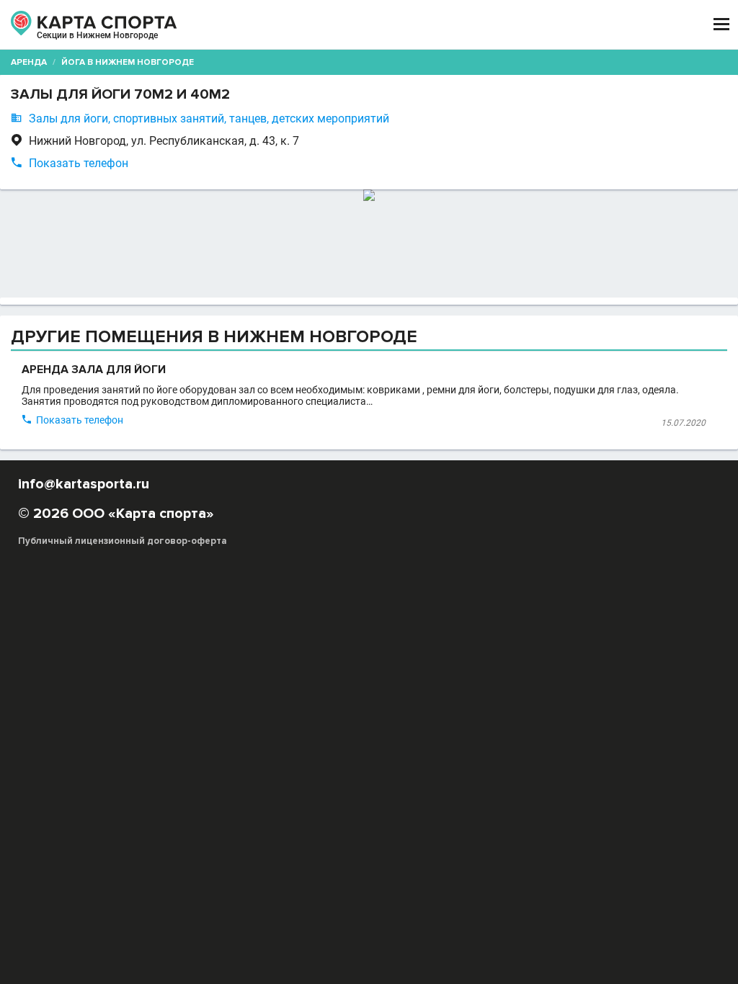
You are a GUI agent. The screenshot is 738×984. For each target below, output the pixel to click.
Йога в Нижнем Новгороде (127, 62)
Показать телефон (78, 163)
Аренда (29, 62)
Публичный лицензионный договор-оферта (122, 541)
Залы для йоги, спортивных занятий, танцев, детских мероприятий (209, 118)
